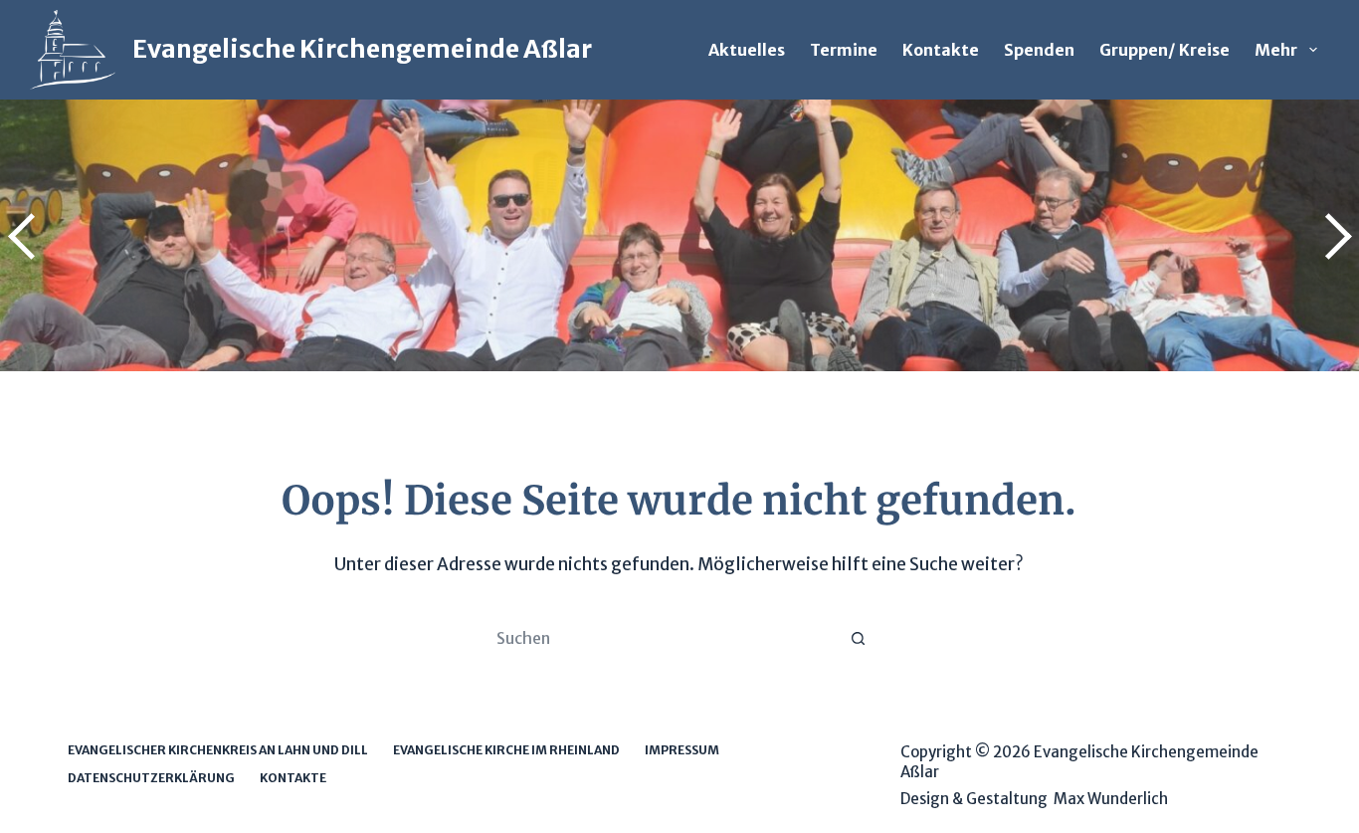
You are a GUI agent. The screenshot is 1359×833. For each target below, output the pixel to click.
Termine (843, 50)
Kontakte (940, 50)
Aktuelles (746, 50)
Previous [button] (25, 236)
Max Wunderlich (1111, 798)
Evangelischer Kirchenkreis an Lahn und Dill (218, 749)
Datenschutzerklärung (151, 777)
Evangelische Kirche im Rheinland (506, 749)
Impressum (682, 749)
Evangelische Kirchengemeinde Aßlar (362, 49)
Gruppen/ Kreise (1164, 50)
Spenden (1039, 50)
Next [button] (1334, 236)
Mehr (1276, 50)
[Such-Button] (858, 638)
